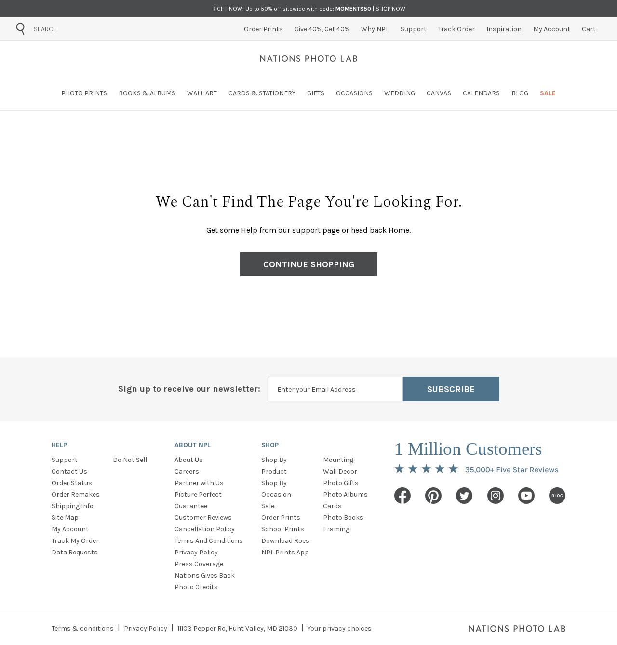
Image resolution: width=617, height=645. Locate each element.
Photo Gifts (341, 483)
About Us (188, 460)
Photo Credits (196, 587)
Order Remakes (76, 494)
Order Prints (280, 517)
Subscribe (451, 389)
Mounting (338, 460)
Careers (186, 471)
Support (65, 460)
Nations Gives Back (204, 575)
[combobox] (88, 28)
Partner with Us (199, 483)
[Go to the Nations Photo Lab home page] (308, 58)
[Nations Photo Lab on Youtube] (526, 495)
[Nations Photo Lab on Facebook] (402, 495)
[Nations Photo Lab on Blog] (557, 495)
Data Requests (75, 552)
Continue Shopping (308, 264)
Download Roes (285, 541)
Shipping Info (73, 506)
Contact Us (69, 471)
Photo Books (343, 517)
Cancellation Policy (204, 529)
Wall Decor (340, 471)
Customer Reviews (203, 517)
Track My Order (75, 541)
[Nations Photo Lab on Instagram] (495, 495)
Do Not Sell (130, 460)
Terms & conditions (83, 628)
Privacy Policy (196, 552)
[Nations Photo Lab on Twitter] (464, 495)
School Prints (282, 529)
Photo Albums (345, 494)
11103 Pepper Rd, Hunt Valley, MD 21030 (237, 628)
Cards (332, 506)
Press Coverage (198, 564)
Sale (267, 506)
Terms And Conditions (208, 541)
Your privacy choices (340, 628)
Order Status (72, 483)
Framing (336, 529)
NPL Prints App (285, 552)
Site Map (65, 517)
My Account (70, 529)
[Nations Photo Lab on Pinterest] (433, 495)
